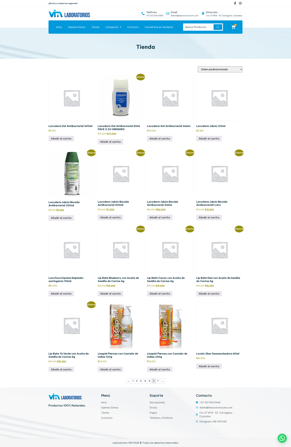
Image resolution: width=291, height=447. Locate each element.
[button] (282, 438)
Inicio (59, 27)
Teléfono (151, 12)
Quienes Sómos (76, 27)
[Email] (167, 13)
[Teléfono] (143, 13)
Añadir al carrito (61, 138)
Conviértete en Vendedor (159, 27)
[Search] (218, 27)
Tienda (95, 27)
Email (174, 12)
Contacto (133, 27)
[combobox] (198, 27)
